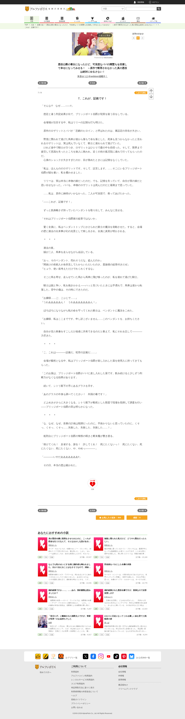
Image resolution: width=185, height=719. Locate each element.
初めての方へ (45, 672)
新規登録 (140, 2)
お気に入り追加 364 (111, 517)
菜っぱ (106, 623)
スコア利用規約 (78, 684)
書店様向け (123, 685)
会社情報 (122, 672)
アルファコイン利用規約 (81, 676)
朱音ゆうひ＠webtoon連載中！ (92, 76)
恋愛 (40, 557)
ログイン (155, 2)
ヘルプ (74, 695)
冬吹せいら (52, 545)
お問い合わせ (77, 707)
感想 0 (136, 517)
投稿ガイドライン (79, 699)
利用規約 (75, 672)
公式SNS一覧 (144, 658)
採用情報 (122, 680)
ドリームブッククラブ (127, 689)
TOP (26, 25)
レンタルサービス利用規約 (82, 680)
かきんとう (108, 597)
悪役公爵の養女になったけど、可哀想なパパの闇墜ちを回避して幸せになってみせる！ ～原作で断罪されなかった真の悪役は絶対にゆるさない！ (100, 25)
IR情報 (121, 676)
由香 (50, 623)
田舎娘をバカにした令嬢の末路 (117, 564)
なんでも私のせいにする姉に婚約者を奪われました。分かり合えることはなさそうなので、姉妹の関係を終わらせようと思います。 (69, 567)
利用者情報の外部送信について (84, 691)
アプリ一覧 (72, 658)
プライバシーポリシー (80, 703)
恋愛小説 (40, 25)
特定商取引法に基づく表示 (82, 687)
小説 (32, 25)
